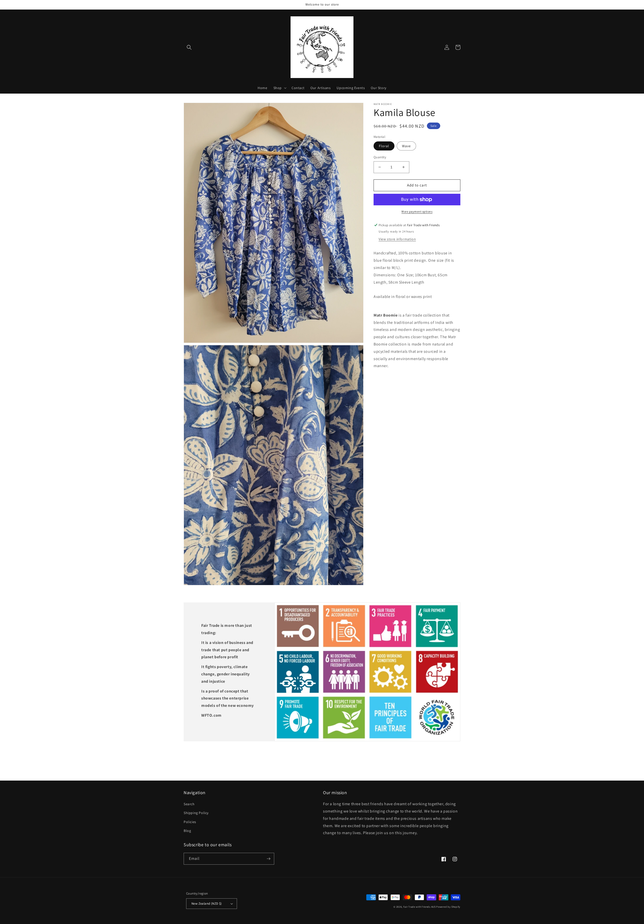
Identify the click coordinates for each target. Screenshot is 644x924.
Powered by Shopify (448, 906)
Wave (406, 146)
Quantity (380, 157)
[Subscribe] (268, 859)
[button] (189, 47)
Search (189, 804)
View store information (397, 239)
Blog (187, 830)
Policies (190, 822)
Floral (384, 146)
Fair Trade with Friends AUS (419, 906)
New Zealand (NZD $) (206, 903)
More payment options (416, 211)
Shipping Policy (196, 813)
